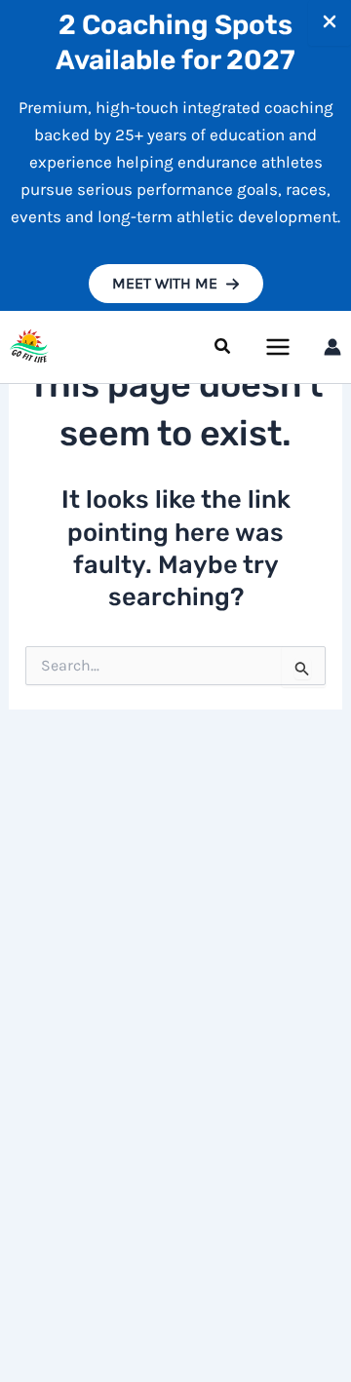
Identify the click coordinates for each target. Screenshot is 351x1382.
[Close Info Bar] (329, 23)
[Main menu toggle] (279, 347)
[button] (176, 283)
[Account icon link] (332, 347)
